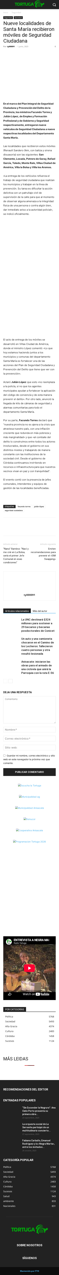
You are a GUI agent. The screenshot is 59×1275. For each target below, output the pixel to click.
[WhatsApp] (21, 54)
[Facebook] (6, 54)
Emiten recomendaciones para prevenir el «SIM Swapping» (43, 554)
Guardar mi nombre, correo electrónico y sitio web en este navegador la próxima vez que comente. (29, 759)
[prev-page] (5, 681)
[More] (29, 54)
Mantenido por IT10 (29, 1271)
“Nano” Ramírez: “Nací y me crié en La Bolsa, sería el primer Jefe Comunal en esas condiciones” (16, 555)
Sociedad (18, 17)
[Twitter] (14, 54)
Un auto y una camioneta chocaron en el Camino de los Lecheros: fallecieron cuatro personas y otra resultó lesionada (37, 646)
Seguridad (16, 12)
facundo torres (24, 506)
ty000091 (11, 46)
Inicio (5, 12)
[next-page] (11, 681)
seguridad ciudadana (14, 510)
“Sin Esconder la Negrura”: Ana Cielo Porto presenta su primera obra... (39, 1110)
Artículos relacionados (17, 611)
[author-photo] (29, 590)
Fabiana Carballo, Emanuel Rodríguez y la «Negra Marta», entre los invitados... (38, 1143)
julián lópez (39, 506)
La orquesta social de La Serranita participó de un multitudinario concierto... (36, 1127)
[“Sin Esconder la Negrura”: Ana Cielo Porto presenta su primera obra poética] (11, 1111)
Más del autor (40, 611)
